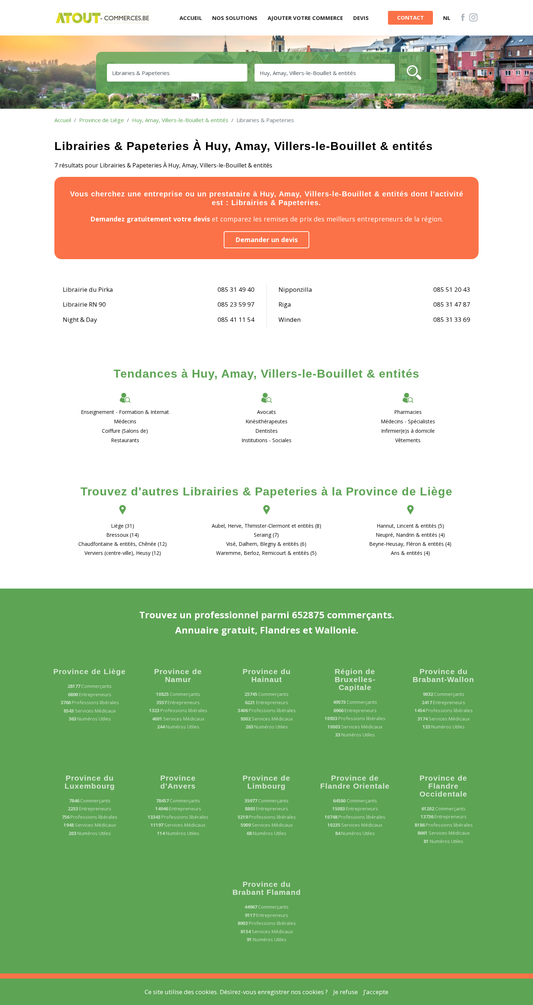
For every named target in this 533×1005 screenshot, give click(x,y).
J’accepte (375, 992)
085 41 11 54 (236, 319)
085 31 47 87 (451, 304)
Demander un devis (266, 239)
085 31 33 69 (451, 319)
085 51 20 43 (451, 289)
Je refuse (345, 992)
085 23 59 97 (236, 304)
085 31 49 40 (236, 289)
